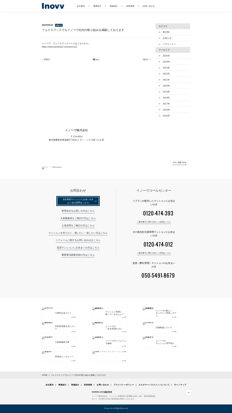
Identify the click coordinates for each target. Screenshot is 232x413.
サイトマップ (180, 384)
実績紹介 (114, 6)
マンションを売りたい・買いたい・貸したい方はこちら (78, 233)
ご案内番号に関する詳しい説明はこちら (154, 222)
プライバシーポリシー (124, 384)
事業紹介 (97, 6)
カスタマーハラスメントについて (154, 384)
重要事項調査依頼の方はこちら (78, 254)
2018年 (166, 97)
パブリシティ (169, 44)
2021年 (166, 79)
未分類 (166, 32)
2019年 (166, 91)
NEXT (146, 59)
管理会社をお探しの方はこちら (78, 210)
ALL (98, 59)
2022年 (166, 73)
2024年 (166, 61)
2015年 (166, 115)
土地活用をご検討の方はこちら (78, 225)
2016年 (166, 109)
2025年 (166, 55)
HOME (45, 375)
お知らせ (167, 38)
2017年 (166, 103)
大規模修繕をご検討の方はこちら (78, 218)
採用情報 (130, 6)
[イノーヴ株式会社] (53, 6)
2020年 (166, 85)
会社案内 (81, 6)
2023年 (166, 67)
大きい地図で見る (180, 162)
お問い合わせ (149, 6)
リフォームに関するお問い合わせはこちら (78, 240)
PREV (47, 59)
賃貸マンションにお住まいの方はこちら (78, 247)
